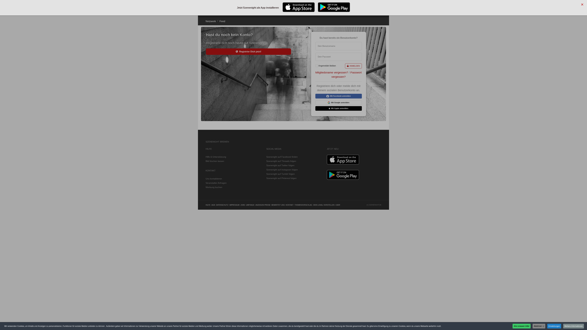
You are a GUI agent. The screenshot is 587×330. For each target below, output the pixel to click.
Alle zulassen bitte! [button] (521, 326)
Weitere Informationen (573, 326)
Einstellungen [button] (554, 326)
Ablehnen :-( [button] (539, 326)
